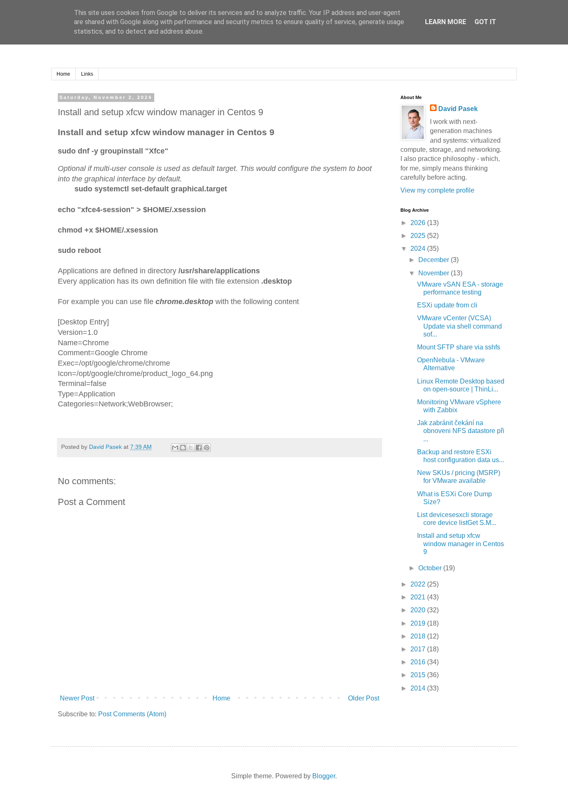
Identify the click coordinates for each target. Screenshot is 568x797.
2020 (418, 610)
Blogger (323, 776)
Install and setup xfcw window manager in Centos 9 (460, 543)
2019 (418, 623)
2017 (418, 649)
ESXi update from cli (447, 305)
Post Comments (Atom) (132, 714)
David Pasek (458, 108)
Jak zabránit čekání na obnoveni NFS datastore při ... (460, 430)
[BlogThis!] (183, 447)
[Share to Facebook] (199, 447)
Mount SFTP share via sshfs (458, 347)
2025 (418, 235)
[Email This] (175, 447)
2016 (418, 662)
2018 (418, 636)
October (430, 568)
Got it (485, 22)
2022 (418, 584)
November (434, 273)
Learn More (445, 22)
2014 (418, 688)
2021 (418, 597)
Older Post (363, 698)
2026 (418, 222)
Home (63, 74)
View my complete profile (437, 190)
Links (87, 74)
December (434, 259)
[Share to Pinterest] (207, 447)
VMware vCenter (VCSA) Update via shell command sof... (459, 325)
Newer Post (77, 698)
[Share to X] (191, 447)
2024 (418, 248)
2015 (418, 674)
